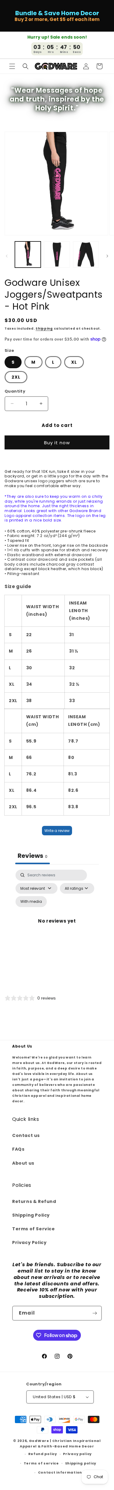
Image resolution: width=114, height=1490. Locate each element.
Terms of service (41, 1463)
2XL (16, 377)
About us (23, 1163)
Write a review (57, 830)
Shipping (44, 328)
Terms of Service (33, 1229)
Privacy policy (77, 1453)
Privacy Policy (29, 1242)
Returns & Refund (34, 1201)
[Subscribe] (94, 1313)
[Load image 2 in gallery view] (57, 254)
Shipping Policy (31, 1215)
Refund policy (42, 1453)
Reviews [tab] (32, 855)
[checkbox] (31, 901)
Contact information (60, 1472)
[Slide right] (107, 256)
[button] (12, 66)
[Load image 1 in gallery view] (28, 254)
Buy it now (57, 442)
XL (74, 362)
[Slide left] (6, 256)
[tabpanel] (57, 928)
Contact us (26, 1135)
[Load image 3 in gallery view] (86, 254)
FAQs (18, 1149)
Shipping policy (81, 1463)
